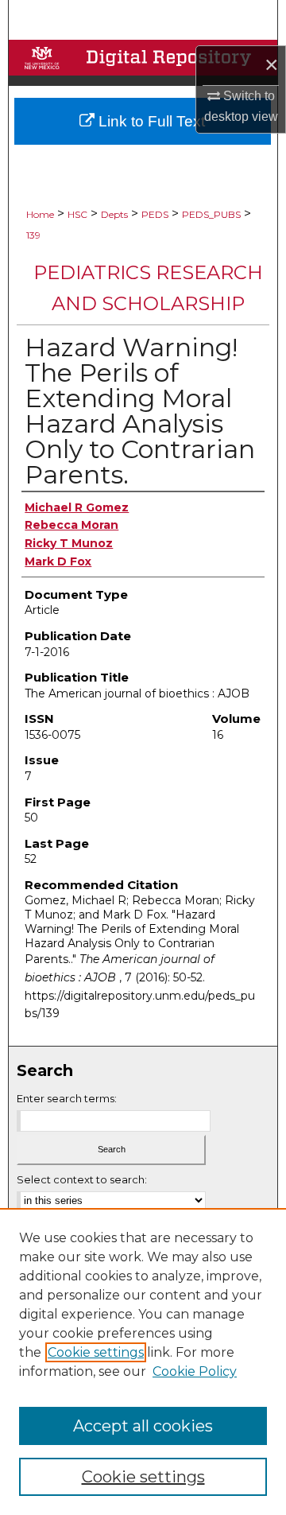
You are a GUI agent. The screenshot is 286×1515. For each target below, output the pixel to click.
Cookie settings (96, 1352)
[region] (143, 1361)
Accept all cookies (143, 1425)
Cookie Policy (195, 1371)
